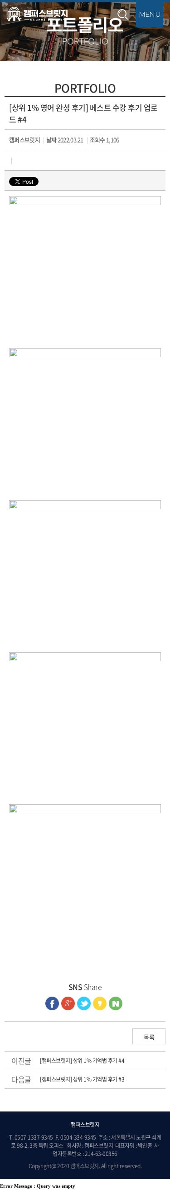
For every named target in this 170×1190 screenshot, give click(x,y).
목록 (149, 1037)
